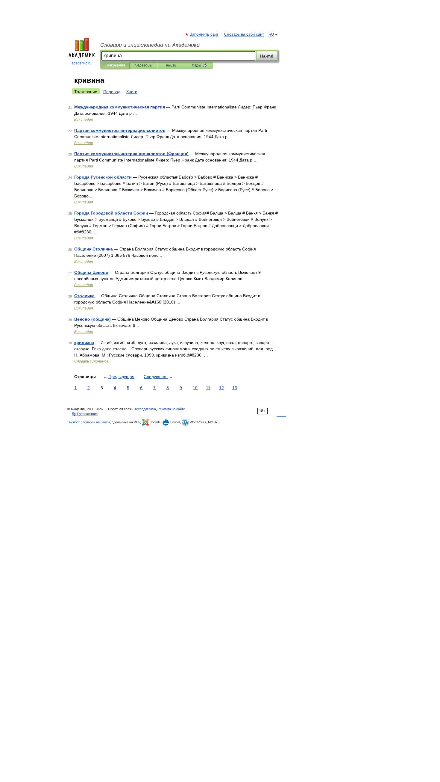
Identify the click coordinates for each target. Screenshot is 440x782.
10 (195, 387)
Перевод (111, 91)
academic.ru (82, 63)
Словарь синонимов (91, 361)
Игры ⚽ (199, 65)
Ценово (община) (92, 319)
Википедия (83, 119)
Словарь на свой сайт (244, 34)
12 (221, 387)
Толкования (115, 65)
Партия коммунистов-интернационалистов (120, 130)
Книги (171, 65)
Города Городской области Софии (111, 213)
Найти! (266, 56)
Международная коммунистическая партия (119, 107)
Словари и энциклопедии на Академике (150, 45)
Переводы (143, 65)
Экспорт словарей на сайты (88, 422)
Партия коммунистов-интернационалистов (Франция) (131, 153)
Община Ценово (91, 272)
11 (208, 387)
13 (234, 387)
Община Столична (93, 249)
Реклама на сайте (171, 409)
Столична (84, 295)
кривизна (84, 342)
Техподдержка (145, 409)
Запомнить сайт (204, 34)
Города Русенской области (103, 177)
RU (271, 34)
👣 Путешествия (85, 414)
